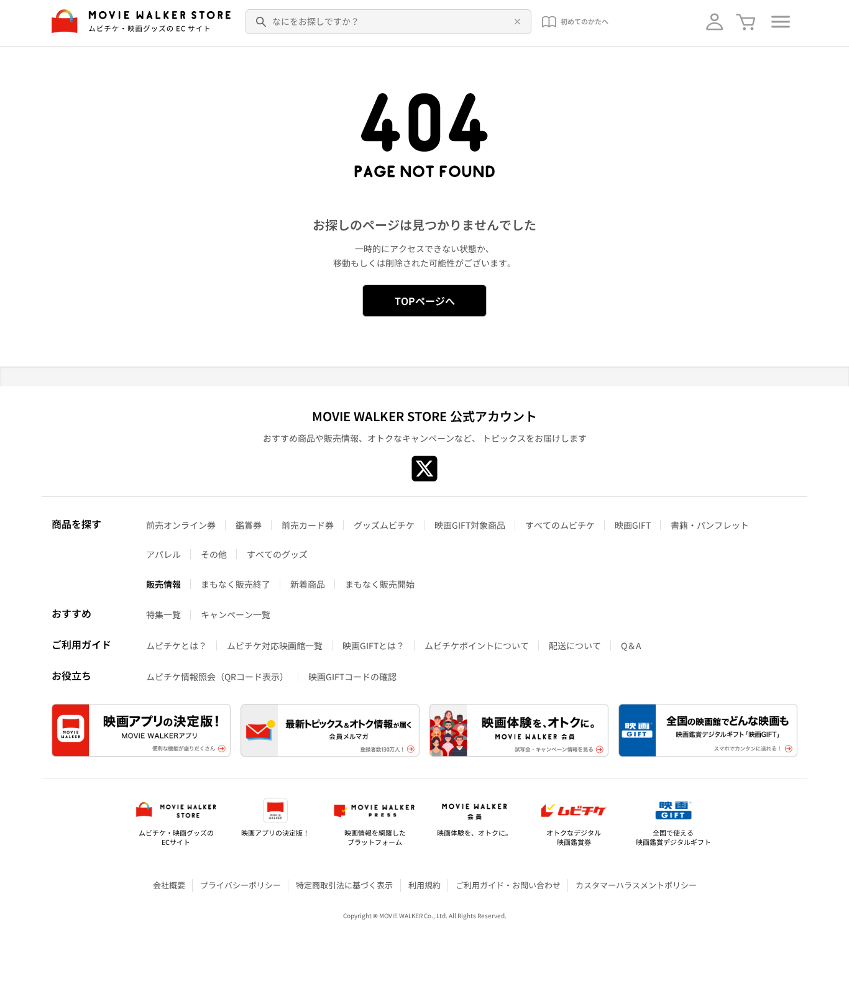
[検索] (261, 21)
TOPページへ (425, 300)
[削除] (515, 21)
